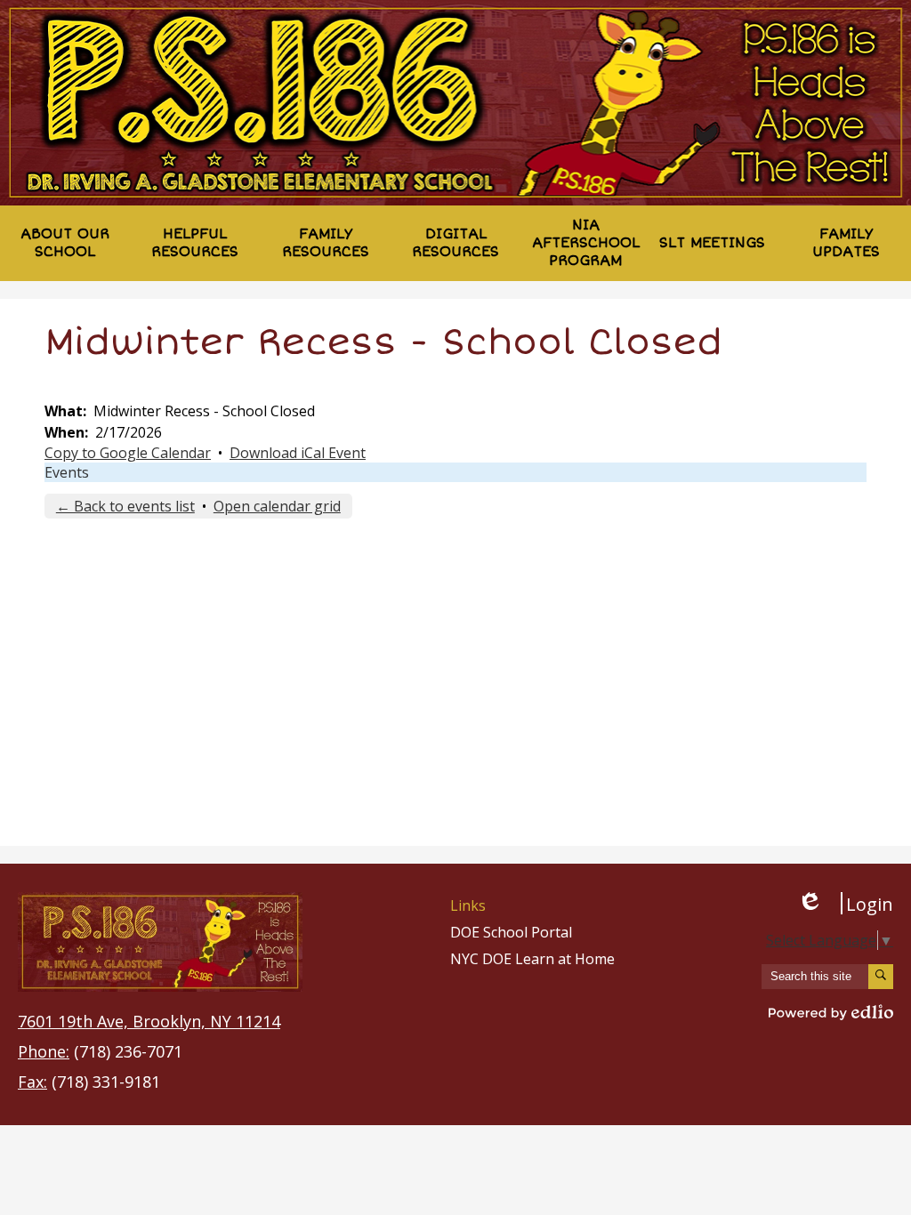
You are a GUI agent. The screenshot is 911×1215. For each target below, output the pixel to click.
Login (845, 903)
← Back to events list (125, 506)
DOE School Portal (511, 932)
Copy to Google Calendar (127, 453)
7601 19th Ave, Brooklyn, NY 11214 (149, 1021)
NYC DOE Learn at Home (532, 959)
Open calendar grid (277, 506)
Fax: (32, 1081)
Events (66, 472)
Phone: (43, 1051)
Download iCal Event (298, 453)
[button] (65, 243)
